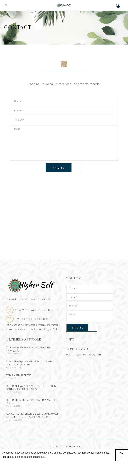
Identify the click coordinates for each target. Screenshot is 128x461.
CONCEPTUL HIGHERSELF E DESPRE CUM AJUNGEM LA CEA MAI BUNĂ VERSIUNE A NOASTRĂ (32, 415)
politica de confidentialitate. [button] (30, 457)
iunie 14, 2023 (12, 353)
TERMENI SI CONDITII (77, 348)
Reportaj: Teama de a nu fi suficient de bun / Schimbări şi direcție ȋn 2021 (31, 387)
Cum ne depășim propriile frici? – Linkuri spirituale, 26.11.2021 (29, 363)
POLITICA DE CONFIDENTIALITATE (83, 354)
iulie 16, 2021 (11, 378)
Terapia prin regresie (18, 375)
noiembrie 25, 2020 (14, 420)
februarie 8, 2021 (13, 392)
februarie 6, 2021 (13, 406)
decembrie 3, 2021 (13, 367)
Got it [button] (122, 455)
